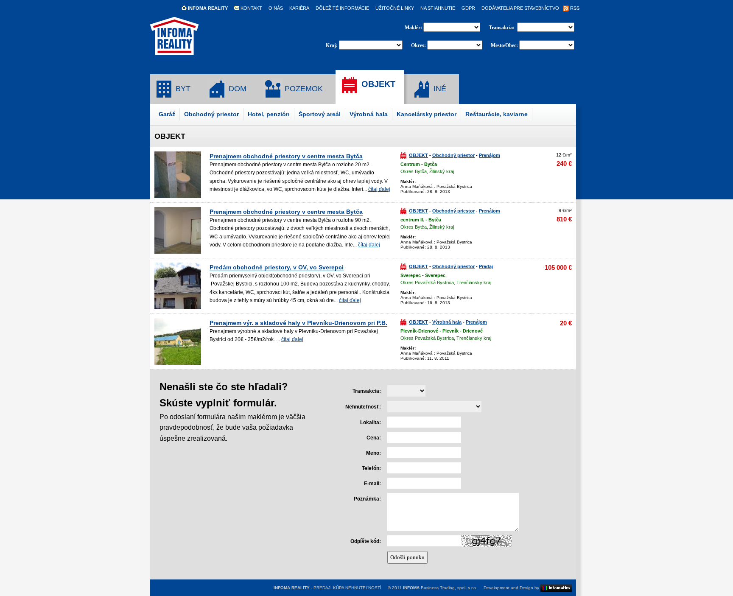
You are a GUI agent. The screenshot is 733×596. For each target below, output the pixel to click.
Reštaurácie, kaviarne (496, 114)
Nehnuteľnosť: (363, 407)
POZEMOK (303, 88)
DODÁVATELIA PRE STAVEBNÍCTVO (520, 8)
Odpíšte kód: (365, 541)
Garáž (167, 114)
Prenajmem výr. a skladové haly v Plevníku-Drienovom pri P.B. (298, 322)
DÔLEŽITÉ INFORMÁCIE (342, 8)
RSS (574, 8)
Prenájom (489, 155)
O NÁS (276, 8)
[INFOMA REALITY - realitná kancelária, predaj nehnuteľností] (174, 51)
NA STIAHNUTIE (437, 8)
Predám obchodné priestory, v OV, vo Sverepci (277, 267)
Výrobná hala (369, 114)
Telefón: (371, 468)
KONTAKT (250, 8)
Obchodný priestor (211, 114)
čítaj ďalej (379, 189)
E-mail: (372, 484)
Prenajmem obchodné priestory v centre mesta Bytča (286, 156)
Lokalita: (370, 422)
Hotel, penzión (269, 114)
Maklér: (414, 28)
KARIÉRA (299, 8)
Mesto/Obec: (504, 45)
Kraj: (332, 45)
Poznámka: (367, 499)
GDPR (468, 8)
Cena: (373, 438)
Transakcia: (502, 28)
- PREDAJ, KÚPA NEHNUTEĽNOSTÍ (327, 587)
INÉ (438, 88)
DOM (236, 88)
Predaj (486, 266)
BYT (181, 88)
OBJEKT (377, 84)
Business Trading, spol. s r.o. (440, 587)
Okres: (418, 45)
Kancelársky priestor (426, 114)
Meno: (373, 453)
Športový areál (320, 114)
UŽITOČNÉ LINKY (394, 8)
